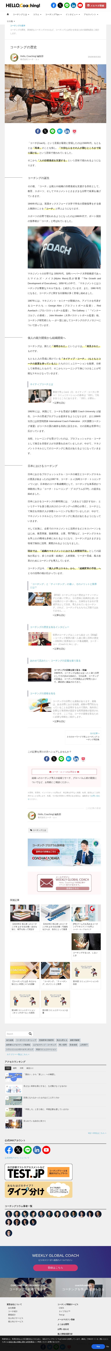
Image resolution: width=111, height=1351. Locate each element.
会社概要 (12, 1308)
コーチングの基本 (17, 25)
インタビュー (72, 14)
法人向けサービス (15, 1318)
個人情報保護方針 (65, 1334)
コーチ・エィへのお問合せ (64, 772)
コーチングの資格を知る (42, 693)
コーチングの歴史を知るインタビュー (49, 627)
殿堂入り (30, 1068)
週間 (15, 1068)
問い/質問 (63, 1045)
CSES (61, 1308)
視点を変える (62, 1040)
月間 (21, 1068)
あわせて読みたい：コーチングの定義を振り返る (55, 660)
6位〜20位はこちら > (97, 1133)
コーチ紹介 (13, 1311)
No (107, 1346)
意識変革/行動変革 (46, 1040)
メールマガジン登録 (66, 1319)
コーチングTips (52, 14)
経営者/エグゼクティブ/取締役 (18, 1045)
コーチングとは (20, 14)
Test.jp (61, 1315)
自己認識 (9, 1040)
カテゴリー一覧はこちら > (18, 1054)
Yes (98, 1346)
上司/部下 (84, 1045)
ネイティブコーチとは (41, 384)
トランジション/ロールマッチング (19, 1049)
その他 (10, 21)
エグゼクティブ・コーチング (44, 1045)
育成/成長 (73, 1045)
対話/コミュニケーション (46, 1049)
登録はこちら (55, 1267)
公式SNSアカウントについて (17, 1158)
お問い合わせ (63, 1329)
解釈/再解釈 (75, 1040)
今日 (8, 1068)
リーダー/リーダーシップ (26, 1040)
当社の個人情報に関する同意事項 (22, 1342)
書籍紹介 (12, 1315)
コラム (36, 14)
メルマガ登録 (97, 5)
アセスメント (90, 14)
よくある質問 (63, 1324)
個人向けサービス (15, 1321)
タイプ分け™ (64, 1311)
